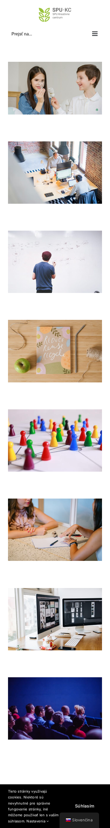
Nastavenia (36, 821)
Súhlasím (84, 806)
